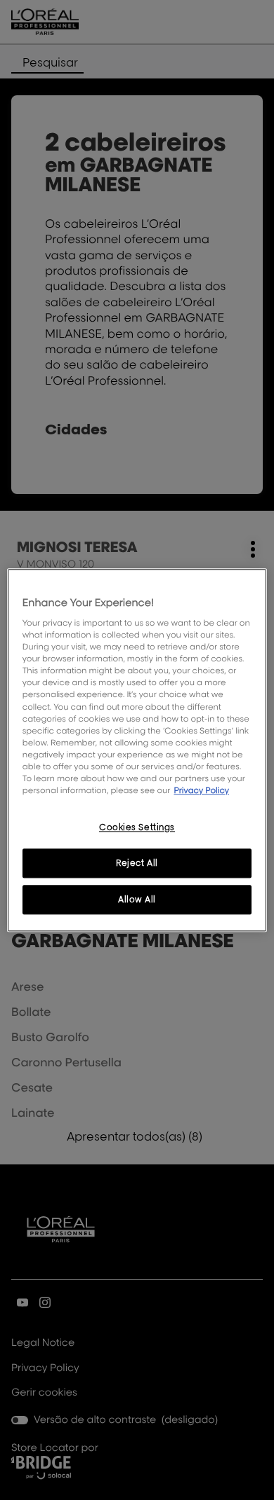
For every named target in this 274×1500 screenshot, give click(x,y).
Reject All (137, 863)
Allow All (137, 899)
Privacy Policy (201, 790)
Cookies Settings (137, 827)
